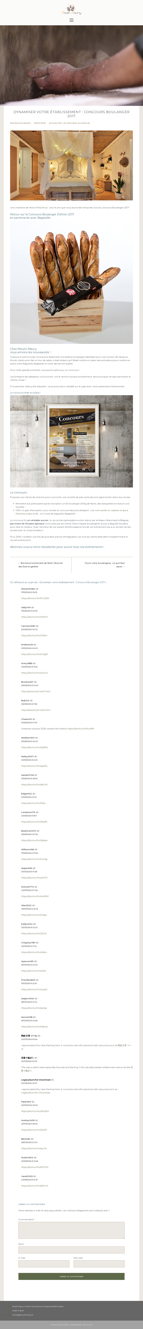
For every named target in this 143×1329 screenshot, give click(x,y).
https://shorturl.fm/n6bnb (34, 1026)
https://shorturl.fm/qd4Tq (34, 766)
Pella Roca (41, 207)
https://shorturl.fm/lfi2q (33, 803)
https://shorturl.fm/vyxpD (34, 989)
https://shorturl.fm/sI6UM (34, 784)
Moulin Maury (23, 123)
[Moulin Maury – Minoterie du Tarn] (71, 9)
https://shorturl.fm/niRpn (34, 952)
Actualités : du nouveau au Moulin (69, 123)
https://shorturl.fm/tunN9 (81, 728)
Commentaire (26, 1219)
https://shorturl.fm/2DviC (34, 933)
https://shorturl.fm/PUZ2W (35, 598)
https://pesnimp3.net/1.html (35, 691)
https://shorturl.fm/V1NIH (34, 635)
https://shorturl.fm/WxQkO (35, 1111)
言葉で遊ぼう (27, 1057)
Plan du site (87, 1325)
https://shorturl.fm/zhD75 (34, 877)
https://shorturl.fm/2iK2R (34, 1129)
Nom (21, 1244)
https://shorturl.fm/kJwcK (34, 672)
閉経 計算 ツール (29, 1035)
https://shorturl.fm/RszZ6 (34, 821)
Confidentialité (75, 1325)
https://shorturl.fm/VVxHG (34, 617)
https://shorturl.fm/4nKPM (35, 896)
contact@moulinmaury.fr (22, 1315)
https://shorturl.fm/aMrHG (34, 1185)
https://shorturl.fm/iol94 (33, 970)
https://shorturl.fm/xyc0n (34, 1148)
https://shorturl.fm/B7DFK (34, 1167)
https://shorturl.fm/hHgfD (34, 654)
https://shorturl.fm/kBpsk (34, 840)
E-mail (21, 1258)
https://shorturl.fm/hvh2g (34, 859)
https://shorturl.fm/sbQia (34, 1008)
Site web (78, 1258)
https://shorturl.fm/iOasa (34, 915)
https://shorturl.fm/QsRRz (34, 747)
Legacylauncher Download (35, 1079)
